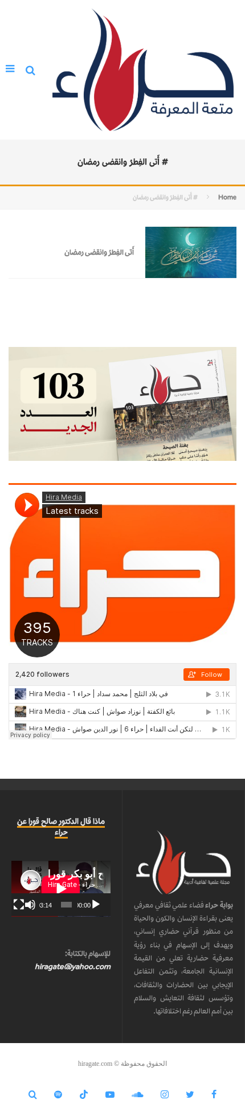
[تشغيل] (95, 904)
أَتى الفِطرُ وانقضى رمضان (99, 252)
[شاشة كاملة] (18, 904)
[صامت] (30, 904)
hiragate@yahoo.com (73, 966)
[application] (61, 889)
